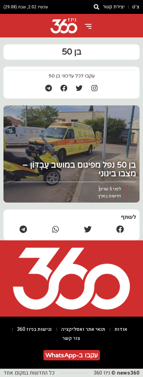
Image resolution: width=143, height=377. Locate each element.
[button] (120, 229)
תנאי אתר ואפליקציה (83, 329)
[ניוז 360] (64, 26)
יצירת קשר (114, 7)
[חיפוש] (96, 7)
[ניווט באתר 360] (88, 26)
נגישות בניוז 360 (34, 329)
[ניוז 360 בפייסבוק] (64, 88)
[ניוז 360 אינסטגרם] (94, 88)
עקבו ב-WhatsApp (71, 355)
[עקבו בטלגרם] (49, 88)
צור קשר (71, 338)
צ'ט (136, 7)
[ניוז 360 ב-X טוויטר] (79, 88)
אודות (121, 329)
